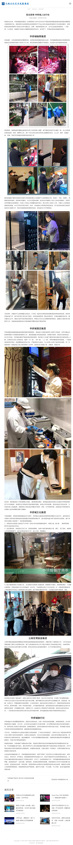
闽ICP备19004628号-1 (52, 840)
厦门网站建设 (39, 843)
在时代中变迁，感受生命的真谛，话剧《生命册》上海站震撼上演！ (61, 820)
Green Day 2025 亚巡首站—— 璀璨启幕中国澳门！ (60, 796)
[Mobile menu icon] (70, 4)
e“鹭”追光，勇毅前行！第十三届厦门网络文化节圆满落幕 (25, 819)
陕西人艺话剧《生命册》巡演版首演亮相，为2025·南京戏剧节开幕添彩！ (25, 808)
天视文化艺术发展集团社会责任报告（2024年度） (25, 796)
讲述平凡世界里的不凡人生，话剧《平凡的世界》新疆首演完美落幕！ (61, 808)
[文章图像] (9, 798)
